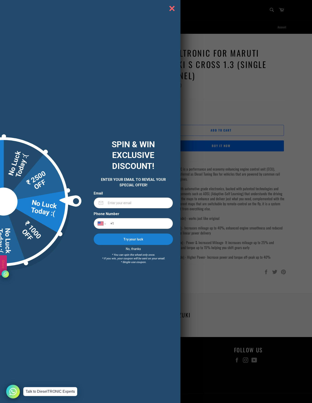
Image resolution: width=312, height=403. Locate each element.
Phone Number (106, 214)
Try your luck (133, 239)
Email (98, 193)
